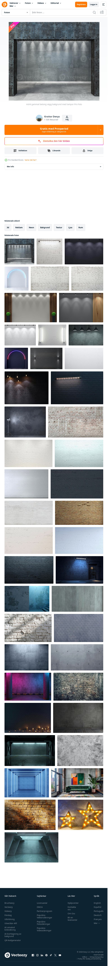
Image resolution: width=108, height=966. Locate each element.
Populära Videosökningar (43, 929)
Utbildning (9, 919)
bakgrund (45, 227)
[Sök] (94, 12)
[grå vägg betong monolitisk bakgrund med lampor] (86, 335)
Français (96, 919)
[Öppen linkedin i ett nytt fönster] (42, 955)
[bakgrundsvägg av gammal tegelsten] (79, 513)
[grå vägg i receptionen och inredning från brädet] (81, 307)
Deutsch (95, 915)
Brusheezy (9, 903)
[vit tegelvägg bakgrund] (26, 483)
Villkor (82, 957)
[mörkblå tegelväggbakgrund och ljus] (27, 718)
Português (96, 911)
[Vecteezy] (4, 4)
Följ (67, 119)
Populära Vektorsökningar (43, 916)
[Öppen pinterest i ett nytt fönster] (46, 955)
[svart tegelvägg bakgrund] (46, 358)
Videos (40, 3)
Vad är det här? (30, 160)
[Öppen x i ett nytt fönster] (55, 955)
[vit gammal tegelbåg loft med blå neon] (16, 279)
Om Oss (70, 913)
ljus (70, 227)
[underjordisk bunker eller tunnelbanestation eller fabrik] (29, 750)
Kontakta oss (70, 908)
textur (59, 227)
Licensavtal (41, 903)
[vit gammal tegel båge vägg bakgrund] (87, 279)
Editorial (55, 3)
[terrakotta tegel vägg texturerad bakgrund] (30, 815)
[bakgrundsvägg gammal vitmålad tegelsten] (79, 453)
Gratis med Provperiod (54, 130)
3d (8, 227)
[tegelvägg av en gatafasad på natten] (79, 570)
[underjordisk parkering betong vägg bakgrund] (27, 687)
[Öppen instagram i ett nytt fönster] (37, 955)
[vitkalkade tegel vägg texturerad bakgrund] (28, 628)
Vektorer (14, 3)
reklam (19, 227)
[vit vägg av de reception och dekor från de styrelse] (30, 307)
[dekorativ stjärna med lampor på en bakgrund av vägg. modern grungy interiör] (80, 815)
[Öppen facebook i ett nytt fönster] (33, 955)
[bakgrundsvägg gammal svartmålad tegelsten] (28, 570)
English (95, 903)
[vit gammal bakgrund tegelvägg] (75, 421)
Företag (8, 915)
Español (95, 907)
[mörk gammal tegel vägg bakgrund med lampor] (84, 251)
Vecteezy (8, 907)
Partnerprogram (43, 911)
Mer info (10, 166)
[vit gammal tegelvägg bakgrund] (50, 279)
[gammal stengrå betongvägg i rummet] (78, 718)
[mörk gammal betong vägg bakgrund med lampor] (19, 251)
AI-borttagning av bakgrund (12, 935)
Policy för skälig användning (87, 958)
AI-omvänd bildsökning (10, 928)
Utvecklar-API (10, 923)
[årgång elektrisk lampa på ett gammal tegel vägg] (26, 387)
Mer (11, 6)
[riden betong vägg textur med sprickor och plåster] (80, 750)
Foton (28, 3)
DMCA (39, 907)
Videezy (8, 911)
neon (31, 227)
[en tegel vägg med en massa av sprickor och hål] (78, 687)
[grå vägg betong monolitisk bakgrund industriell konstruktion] (78, 628)
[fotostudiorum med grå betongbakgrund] (25, 421)
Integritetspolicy (94, 957)
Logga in (93, 4)
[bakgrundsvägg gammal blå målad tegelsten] (79, 540)
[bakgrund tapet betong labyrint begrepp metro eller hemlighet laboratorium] (31, 847)
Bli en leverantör (71, 918)
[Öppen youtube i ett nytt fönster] (60, 955)
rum (80, 227)
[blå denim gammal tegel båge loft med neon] (16, 358)
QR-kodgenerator (12, 940)
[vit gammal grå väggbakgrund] (77, 483)
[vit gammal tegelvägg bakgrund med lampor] (49, 251)
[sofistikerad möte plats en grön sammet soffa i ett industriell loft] (77, 782)
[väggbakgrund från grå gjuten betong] (77, 599)
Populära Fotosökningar (43, 922)
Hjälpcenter (71, 903)
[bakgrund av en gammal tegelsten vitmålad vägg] (28, 513)
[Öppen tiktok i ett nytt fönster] (51, 955)
